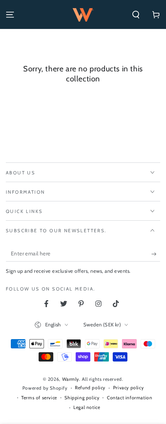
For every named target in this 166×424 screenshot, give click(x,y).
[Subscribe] (155, 253)
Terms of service (39, 397)
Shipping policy (81, 397)
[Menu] (10, 14)
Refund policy (90, 387)
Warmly (71, 379)
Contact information (129, 397)
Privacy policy (128, 387)
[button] (136, 14)
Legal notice (86, 407)
